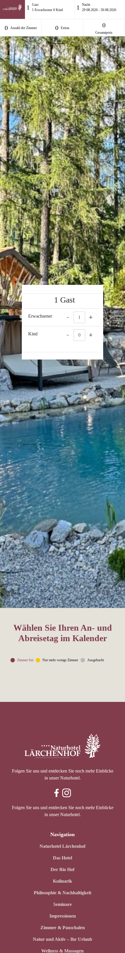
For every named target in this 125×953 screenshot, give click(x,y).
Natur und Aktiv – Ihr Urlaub (62, 939)
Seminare (62, 904)
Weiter (106, 674)
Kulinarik (62, 881)
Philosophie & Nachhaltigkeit (62, 892)
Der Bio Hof (62, 869)
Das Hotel (62, 857)
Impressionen (62, 915)
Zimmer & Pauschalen (62, 927)
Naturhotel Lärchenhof (62, 846)
